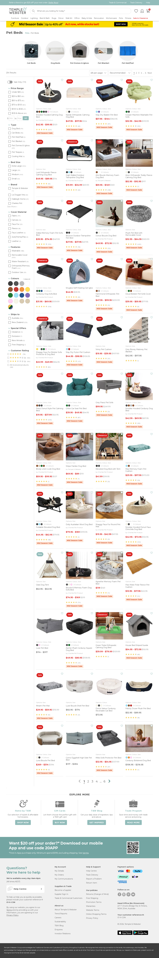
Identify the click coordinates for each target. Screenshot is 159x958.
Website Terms (92, 910)
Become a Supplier (63, 890)
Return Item (91, 883)
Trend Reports (61, 913)
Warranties (90, 906)
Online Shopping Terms (96, 914)
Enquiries (59, 929)
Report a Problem (94, 879)
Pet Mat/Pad (128, 63)
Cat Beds (31, 63)
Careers (58, 917)
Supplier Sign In (61, 894)
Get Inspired (96, 822)
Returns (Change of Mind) (97, 894)
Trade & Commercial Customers (68, 898)
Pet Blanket (103, 63)
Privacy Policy (12, 915)
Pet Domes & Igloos (79, 63)
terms (86, 853)
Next (150, 73)
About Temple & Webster (66, 909)
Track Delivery (136, 3)
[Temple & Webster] (18, 11)
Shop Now (23, 822)
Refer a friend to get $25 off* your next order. (33, 2)
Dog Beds (55, 63)
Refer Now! (53, 2)
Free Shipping (92, 898)
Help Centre (91, 871)
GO (25, 118)
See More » (12, 206)
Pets (27, 33)
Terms (9, 910)
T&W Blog (59, 925)
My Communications (64, 879)
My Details (59, 871)
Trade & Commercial (117, 3)
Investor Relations (62, 933)
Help (148, 3)
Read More (133, 822)
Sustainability (60, 921)
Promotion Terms (93, 902)
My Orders (59, 875)
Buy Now (60, 822)
